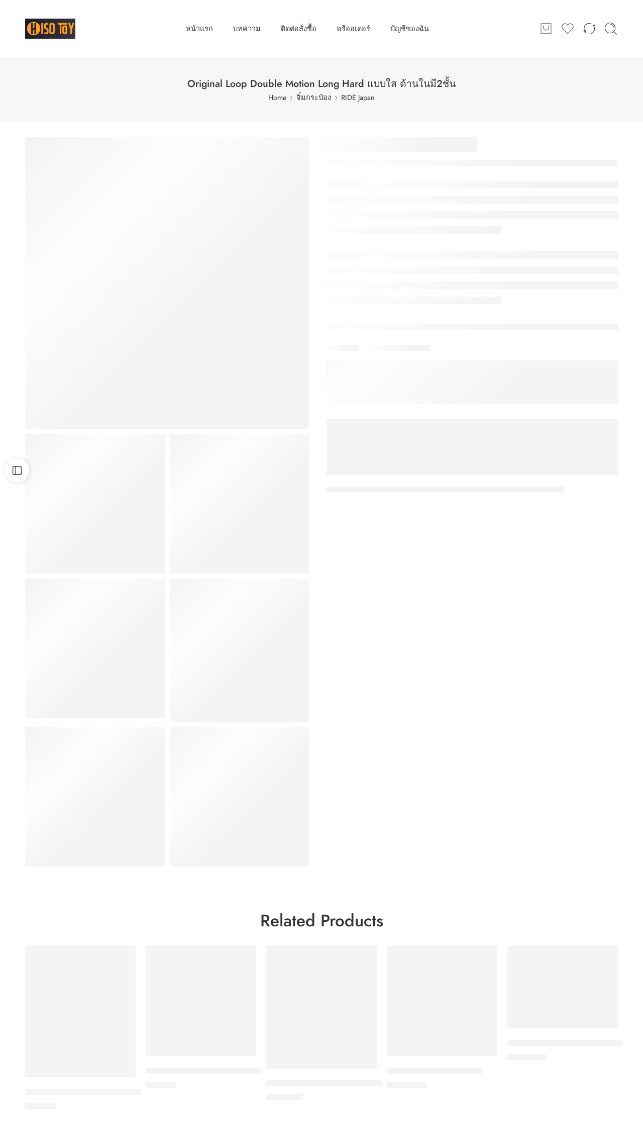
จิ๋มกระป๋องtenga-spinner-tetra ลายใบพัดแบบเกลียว (238, 1070)
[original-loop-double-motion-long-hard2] (95, 504)
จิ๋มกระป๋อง (313, 97)
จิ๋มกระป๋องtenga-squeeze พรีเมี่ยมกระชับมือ (105, 1091)
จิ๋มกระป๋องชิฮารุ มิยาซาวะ (434, 1070)
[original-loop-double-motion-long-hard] (167, 283)
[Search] (611, 29)
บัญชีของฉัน (409, 28)
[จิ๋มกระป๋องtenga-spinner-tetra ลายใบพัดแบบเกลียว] (201, 1000)
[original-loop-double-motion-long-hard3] (95, 648)
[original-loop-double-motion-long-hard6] (239, 797)
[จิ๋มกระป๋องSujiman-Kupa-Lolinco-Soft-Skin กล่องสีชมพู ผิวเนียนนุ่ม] (562, 986)
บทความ (247, 28)
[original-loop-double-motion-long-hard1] (239, 650)
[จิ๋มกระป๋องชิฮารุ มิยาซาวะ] (442, 1000)
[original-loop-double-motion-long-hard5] (239, 504)
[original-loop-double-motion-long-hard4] (95, 797)
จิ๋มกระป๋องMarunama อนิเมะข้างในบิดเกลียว (346, 1083)
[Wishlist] (121, 959)
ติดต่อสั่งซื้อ (298, 28)
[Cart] (546, 29)
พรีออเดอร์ (353, 28)
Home (277, 97)
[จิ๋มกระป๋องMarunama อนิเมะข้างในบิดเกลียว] (321, 1007)
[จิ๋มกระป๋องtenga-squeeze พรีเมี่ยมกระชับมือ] (80, 1011)
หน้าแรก (199, 28)
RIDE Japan (358, 97)
